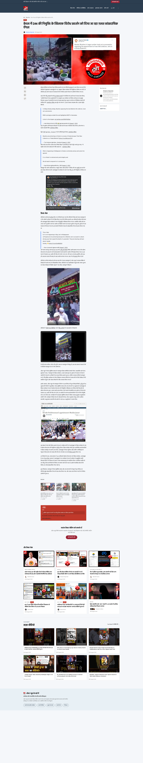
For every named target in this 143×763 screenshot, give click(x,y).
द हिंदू (81, 384)
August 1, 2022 (74, 124)
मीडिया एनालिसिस (81, 8)
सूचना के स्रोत (50, 705)
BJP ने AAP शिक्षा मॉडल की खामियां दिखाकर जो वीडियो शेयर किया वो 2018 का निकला (37, 606)
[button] (60, 356)
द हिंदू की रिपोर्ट (63, 250)
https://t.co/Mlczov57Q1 (65, 138)
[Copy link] (24, 98)
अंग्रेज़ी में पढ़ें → (103, 109)
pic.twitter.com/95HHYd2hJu (62, 119)
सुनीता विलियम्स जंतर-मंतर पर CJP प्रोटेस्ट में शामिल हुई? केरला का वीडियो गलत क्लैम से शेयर (47, 495)
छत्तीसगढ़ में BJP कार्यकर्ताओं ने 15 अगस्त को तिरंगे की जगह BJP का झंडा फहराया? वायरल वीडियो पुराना (38, 648)
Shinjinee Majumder (30, 32)
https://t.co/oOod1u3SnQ (55, 244)
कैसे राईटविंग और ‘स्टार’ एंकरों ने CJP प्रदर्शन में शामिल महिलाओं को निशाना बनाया (104, 605)
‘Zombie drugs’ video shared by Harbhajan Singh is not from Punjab (38, 675)
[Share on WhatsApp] (24, 95)
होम (24, 17)
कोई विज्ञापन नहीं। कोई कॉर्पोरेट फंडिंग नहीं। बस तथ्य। (35, 2)
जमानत (76, 256)
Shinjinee (97, 609)
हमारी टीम (59, 705)
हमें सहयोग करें (115, 2)
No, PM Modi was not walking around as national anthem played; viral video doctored (69, 675)
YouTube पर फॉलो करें (113, 624)
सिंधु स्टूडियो (61, 328)
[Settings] (118, 8)
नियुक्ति (60, 222)
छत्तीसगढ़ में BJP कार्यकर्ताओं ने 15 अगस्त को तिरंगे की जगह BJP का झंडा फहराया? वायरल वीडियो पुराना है (71, 606)
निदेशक (65, 705)
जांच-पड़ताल (90, 8)
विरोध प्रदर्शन (72, 452)
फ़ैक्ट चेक (72, 8)
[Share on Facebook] (24, 87)
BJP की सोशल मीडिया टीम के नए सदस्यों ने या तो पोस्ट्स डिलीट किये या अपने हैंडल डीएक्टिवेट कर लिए (71, 573)
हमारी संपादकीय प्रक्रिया (30, 705)
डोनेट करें (106, 8)
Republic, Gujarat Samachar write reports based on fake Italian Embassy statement (103, 675)
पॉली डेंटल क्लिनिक (50, 328)
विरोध (58, 448)
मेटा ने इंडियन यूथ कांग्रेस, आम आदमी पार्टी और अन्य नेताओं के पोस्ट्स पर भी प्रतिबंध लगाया (103, 573)
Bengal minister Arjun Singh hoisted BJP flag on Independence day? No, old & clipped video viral (102, 648)
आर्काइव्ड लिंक (50, 103)
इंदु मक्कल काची (58, 96)
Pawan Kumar (30, 609)
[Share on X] (24, 91)
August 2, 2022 (66, 143)
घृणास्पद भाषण (98, 8)
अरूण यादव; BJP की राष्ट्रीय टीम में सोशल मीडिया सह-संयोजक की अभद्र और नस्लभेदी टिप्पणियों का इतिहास (38, 573)
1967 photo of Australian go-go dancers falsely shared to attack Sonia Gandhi (71, 648)
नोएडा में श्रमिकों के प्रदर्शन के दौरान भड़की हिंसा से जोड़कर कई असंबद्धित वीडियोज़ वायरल (62, 495)
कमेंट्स (51, 217)
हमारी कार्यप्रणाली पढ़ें (47, 518)
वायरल (71, 87)
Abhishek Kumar (30, 577)
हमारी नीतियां (41, 705)
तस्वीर (78, 168)
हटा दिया (47, 458)
